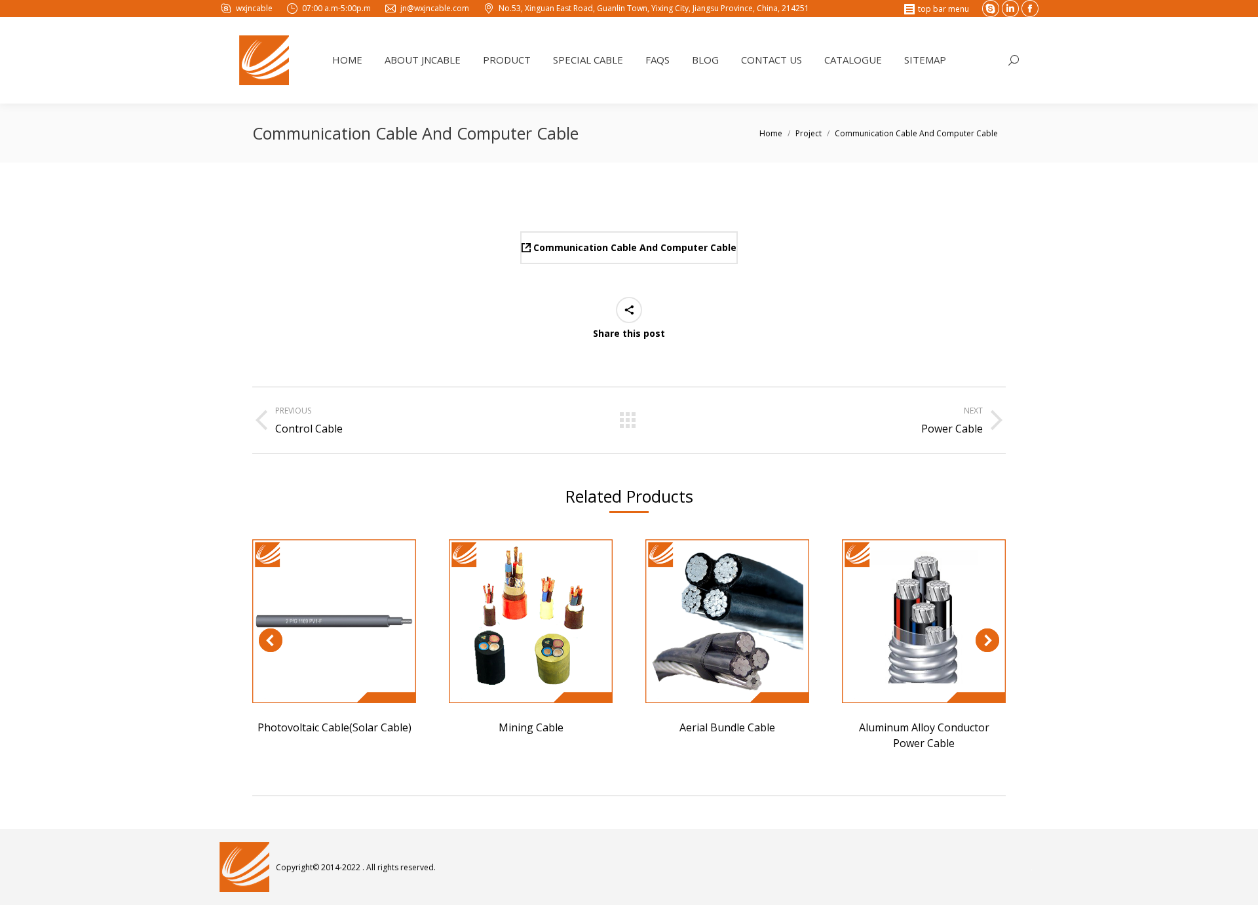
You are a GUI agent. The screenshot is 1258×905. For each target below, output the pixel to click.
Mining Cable (530, 621)
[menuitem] (347, 60)
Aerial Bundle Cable (727, 621)
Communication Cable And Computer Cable (633, 247)
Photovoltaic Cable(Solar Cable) (334, 621)
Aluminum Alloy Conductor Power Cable (923, 621)
